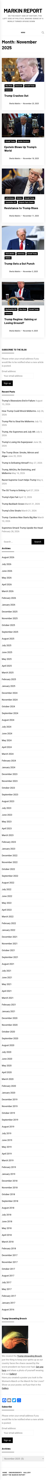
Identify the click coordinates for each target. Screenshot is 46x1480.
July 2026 (6, 564)
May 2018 (7, 1228)
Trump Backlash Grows (13, 504)
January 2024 (8, 767)
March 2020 (7, 1079)
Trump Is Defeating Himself (15, 463)
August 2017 (8, 1275)
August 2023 (8, 801)
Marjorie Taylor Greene (26, 202)
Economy (9, 90)
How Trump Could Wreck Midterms (19, 411)
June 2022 (7, 896)
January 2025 (8, 686)
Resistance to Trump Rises (21, 208)
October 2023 (8, 787)
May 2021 (7, 984)
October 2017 (8, 1269)
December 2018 (9, 1181)
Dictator (19, 198)
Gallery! (13, 1374)
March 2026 (7, 591)
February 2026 (9, 598)
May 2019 (7, 1147)
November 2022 (10, 862)
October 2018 (8, 1194)
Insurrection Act (11, 202)
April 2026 (7, 584)
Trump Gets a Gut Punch (19, 263)
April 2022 (7, 909)
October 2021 (8, 950)
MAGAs (8, 258)
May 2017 (7, 1289)
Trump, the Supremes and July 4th (18, 431)
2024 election (10, 254)
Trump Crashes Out (16, 95)
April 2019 (7, 1153)
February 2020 (9, 1086)
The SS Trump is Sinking (13, 490)
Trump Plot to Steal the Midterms (18, 421)
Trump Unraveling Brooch (29, 1356)
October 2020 (8, 1031)
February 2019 (9, 1167)
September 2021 (10, 957)
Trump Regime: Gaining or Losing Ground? (20, 321)
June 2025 (7, 652)
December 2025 (9, 611)
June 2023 (7, 815)
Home (4, 1472)
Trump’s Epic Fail (10, 497)
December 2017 (9, 1255)
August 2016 (8, 1309)
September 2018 (10, 1201)
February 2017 (9, 1296)
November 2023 (10, 781)
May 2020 (7, 1065)
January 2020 (8, 1092)
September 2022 (10, 876)
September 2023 (10, 794)
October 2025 (8, 625)
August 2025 (8, 638)
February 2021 (9, 1004)
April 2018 (7, 1235)
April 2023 (7, 828)
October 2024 (8, 706)
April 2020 (7, 1072)
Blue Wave (9, 86)
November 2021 (10, 943)
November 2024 (10, 699)
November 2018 (10, 1187)
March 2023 (7, 835)
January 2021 (8, 1011)
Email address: (9, 371)
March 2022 (7, 916)
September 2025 (10, 632)
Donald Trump (30, 86)
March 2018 (7, 1241)
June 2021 (7, 977)
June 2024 (7, 733)
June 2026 (7, 571)
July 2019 (6, 1133)
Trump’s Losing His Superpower (17, 442)
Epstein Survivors (23, 141)
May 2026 (7, 577)
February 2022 (9, 923)
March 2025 (7, 672)
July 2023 (6, 808)
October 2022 (8, 869)
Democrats (18, 86)
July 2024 (6, 726)
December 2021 (9, 937)
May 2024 (7, 740)
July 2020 (6, 1052)
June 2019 (7, 1140)
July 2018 (6, 1214)
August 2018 (8, 1208)
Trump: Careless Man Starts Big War (19, 517)
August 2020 (8, 1045)
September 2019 (10, 1119)
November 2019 (10, 1106)
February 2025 (9, 679)
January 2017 (8, 1302)
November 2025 (10, 618)
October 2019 (8, 1113)
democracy (21, 254)
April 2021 (7, 991)
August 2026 (8, 557)
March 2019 (7, 1160)
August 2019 (8, 1126)
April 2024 (7, 747)
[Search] (43, 32)
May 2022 (7, 903)
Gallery (5, 1388)
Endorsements (15, 1472)
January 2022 (8, 930)
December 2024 (9, 693)
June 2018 (7, 1221)
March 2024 (7, 754)
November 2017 (10, 1262)
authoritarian (10, 198)
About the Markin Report (13, 1475)
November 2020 (10, 1025)
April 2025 (7, 666)
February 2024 (9, 760)
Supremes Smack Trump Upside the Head (22, 528)
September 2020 (10, 1038)
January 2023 (8, 848)
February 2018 (9, 1248)
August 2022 (8, 882)
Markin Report (23, 10)
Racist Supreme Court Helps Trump (19, 480)
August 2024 (8, 720)
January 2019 (8, 1174)
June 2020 (7, 1059)
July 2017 (6, 1282)
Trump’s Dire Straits (11, 510)
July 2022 (6, 889)
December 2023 (9, 774)
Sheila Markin (14, 103)
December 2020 (9, 1018)
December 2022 (9, 855)
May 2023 (7, 821)
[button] (23, 32)
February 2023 (9, 842)
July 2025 (6, 645)
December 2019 (9, 1099)
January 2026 (8, 604)
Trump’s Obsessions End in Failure (18, 400)
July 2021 (6, 970)
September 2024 (10, 713)
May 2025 (7, 659)
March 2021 (7, 998)
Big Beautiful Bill (11, 309)
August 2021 (8, 964)
